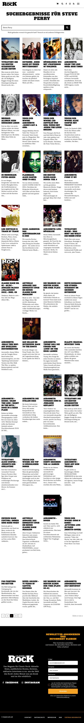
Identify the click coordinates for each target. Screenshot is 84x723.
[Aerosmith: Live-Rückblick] (52, 216)
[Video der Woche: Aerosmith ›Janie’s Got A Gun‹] (31, 105)
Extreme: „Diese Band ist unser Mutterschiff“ (31, 64)
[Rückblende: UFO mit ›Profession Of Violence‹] (52, 49)
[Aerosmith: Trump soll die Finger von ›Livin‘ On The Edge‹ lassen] (52, 329)
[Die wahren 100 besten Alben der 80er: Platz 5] (52, 270)
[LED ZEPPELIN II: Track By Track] (10, 216)
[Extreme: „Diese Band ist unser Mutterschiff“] (31, 49)
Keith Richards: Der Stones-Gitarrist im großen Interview (73, 288)
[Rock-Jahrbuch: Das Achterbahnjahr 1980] (31, 216)
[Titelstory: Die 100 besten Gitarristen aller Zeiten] (10, 49)
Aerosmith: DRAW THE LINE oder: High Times (73, 64)
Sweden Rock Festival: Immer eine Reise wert (10, 520)
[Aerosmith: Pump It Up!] (73, 161)
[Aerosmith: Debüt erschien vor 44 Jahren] (52, 446)
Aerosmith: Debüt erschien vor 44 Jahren (52, 461)
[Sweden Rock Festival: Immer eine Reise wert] (10, 505)
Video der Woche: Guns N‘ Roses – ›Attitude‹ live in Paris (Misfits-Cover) (72, 524)
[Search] (67, 27)
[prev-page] (3, 615)
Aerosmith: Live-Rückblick (52, 230)
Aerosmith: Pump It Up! (70, 176)
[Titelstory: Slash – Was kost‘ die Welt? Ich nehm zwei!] (73, 216)
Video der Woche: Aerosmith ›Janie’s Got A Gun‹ (29, 123)
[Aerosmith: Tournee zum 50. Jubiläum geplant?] (52, 385)
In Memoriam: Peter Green (9, 176)
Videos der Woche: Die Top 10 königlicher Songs (30, 463)
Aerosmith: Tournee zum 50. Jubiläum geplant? (52, 402)
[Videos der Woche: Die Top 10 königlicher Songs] (31, 446)
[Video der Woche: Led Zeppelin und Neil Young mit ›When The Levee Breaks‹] (52, 105)
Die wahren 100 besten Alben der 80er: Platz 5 (51, 286)
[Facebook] (66, 4)
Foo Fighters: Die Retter (8, 582)
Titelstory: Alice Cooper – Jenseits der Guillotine (9, 463)
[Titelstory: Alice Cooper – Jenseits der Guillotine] (10, 446)
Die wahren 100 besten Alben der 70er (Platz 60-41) (51, 584)
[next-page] (20, 615)
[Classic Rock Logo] (9, 4)
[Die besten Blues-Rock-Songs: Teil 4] (52, 161)
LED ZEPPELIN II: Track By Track (10, 230)
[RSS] (73, 4)
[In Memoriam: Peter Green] (10, 161)
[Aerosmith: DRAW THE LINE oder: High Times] (73, 49)
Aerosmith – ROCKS (50, 519)
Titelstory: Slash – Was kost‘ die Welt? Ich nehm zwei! (72, 232)
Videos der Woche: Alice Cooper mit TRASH (71, 121)
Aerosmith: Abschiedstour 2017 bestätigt (72, 583)
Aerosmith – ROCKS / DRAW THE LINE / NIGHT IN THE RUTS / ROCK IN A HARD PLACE (10, 404)
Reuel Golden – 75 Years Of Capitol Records (30, 584)
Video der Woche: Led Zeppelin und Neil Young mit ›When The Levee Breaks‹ (52, 124)
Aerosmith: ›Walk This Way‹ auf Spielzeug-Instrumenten (10, 345)
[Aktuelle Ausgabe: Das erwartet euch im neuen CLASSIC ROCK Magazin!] (31, 270)
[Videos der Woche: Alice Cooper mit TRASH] (73, 105)
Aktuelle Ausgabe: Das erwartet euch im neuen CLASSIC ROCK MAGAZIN (30, 524)
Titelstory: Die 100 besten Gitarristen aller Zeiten (9, 65)
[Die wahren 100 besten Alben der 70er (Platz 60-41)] (52, 568)
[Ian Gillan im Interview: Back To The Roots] (31, 329)
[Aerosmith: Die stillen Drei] (31, 385)
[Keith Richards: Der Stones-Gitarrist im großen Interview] (73, 270)
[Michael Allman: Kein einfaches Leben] (10, 105)
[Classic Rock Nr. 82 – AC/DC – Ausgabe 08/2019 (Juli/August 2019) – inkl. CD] (10, 270)
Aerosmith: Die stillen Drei (30, 399)
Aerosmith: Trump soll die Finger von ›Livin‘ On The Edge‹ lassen (51, 346)
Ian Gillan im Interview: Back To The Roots (31, 344)
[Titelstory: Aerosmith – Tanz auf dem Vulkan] (73, 446)
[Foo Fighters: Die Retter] (10, 568)
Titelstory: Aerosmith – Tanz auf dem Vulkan (71, 463)
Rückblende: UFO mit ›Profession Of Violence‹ (52, 64)
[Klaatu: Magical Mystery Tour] (73, 329)
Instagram (32, 683)
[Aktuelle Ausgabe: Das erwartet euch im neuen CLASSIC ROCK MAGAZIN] (31, 505)
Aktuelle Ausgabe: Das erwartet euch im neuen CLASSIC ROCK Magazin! (30, 289)
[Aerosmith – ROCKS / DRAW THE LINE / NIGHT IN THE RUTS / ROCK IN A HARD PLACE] (10, 385)
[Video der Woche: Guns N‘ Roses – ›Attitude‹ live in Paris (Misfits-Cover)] (73, 505)
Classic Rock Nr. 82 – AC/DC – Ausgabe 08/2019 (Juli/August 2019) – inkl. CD (10, 288)
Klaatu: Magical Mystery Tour (73, 343)
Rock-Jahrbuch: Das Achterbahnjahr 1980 (31, 232)
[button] (62, 4)
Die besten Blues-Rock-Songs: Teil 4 (50, 177)
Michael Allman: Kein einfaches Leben (10, 120)
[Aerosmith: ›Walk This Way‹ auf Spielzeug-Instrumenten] (10, 329)
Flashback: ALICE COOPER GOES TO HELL (29, 177)
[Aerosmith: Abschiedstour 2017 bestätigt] (73, 568)
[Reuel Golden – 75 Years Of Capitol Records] (31, 568)
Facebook (11, 683)
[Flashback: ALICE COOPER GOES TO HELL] (31, 161)
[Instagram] (70, 4)
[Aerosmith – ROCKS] (52, 505)
